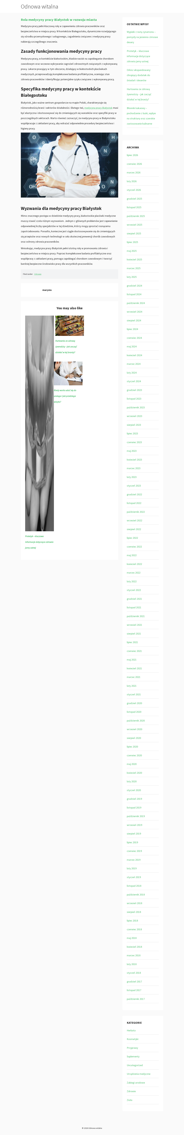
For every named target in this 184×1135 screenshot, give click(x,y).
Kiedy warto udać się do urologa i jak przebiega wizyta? (65, 396)
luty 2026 (132, 181)
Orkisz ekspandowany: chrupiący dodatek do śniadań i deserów (139, 75)
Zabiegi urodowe (136, 1082)
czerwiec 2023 (134, 442)
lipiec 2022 (132, 537)
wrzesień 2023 (134, 416)
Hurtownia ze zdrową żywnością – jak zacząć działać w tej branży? (66, 346)
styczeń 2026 (134, 190)
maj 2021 (132, 659)
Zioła (129, 1100)
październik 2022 (136, 511)
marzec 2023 (133, 468)
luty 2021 (132, 685)
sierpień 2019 (134, 833)
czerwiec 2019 (134, 851)
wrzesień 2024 (134, 311)
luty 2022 (132, 581)
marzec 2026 (133, 172)
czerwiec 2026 (134, 163)
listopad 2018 (134, 885)
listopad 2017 (134, 990)
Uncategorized (135, 1065)
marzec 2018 (133, 955)
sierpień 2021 (134, 633)
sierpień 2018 (134, 912)
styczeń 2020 (134, 790)
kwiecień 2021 (134, 668)
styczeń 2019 (134, 877)
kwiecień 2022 (134, 564)
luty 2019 (132, 868)
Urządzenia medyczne (138, 1073)
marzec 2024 (133, 363)
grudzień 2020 (134, 703)
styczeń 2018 (134, 972)
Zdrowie (37, 274)
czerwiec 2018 (134, 929)
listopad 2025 (134, 207)
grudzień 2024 (134, 285)
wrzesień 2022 (134, 520)
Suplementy (133, 1056)
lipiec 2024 (132, 329)
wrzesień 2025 (134, 224)
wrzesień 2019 (134, 825)
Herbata (131, 1030)
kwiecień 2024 (134, 355)
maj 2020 (132, 764)
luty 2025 (132, 277)
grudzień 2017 (134, 981)
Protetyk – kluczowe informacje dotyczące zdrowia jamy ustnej (39, 542)
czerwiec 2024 (134, 337)
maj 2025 (132, 250)
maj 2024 (132, 346)
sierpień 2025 (134, 233)
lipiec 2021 (132, 642)
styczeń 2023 (134, 485)
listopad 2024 (134, 294)
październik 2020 (136, 720)
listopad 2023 (134, 398)
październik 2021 (136, 616)
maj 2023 (132, 450)
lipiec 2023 (132, 433)
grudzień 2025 (134, 198)
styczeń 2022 (134, 590)
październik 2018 (136, 894)
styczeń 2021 (134, 694)
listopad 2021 (134, 607)
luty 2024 (132, 372)
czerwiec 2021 (134, 651)
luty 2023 (132, 477)
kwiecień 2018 (134, 946)
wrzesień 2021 (134, 624)
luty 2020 (132, 781)
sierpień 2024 (134, 320)
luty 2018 (132, 964)
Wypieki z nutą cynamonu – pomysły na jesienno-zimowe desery (142, 37)
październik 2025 (136, 216)
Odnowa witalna (39, 6)
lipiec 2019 (132, 842)
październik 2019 (136, 816)
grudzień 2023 (134, 390)
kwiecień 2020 (134, 772)
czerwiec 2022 (134, 546)
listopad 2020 (134, 711)
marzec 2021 (133, 677)
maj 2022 (132, 555)
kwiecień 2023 (134, 459)
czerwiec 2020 (134, 755)
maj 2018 (132, 938)
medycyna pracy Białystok (98, 107)
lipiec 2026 (132, 155)
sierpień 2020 (134, 738)
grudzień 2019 (134, 798)
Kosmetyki (132, 1039)
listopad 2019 (134, 807)
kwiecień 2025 (134, 259)
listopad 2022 (134, 503)
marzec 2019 (133, 859)
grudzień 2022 (134, 494)
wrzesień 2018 (134, 903)
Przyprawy (132, 1047)
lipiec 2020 (132, 746)
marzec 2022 (133, 572)
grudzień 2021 (134, 598)
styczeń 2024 (134, 381)
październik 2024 (136, 303)
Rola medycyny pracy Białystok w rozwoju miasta (59, 19)
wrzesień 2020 (134, 729)
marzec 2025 (133, 268)
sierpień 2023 (134, 424)
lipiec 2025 (132, 242)
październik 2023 (136, 407)
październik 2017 (136, 999)
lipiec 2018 (132, 920)
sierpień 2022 (134, 529)
